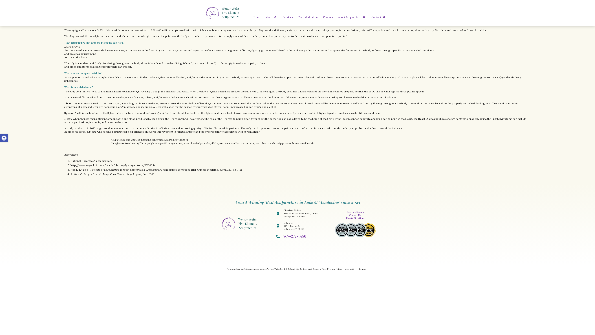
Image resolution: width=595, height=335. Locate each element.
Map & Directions (355, 218)
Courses (328, 17)
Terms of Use (319, 269)
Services (288, 17)
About (268, 17)
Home (256, 17)
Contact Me (355, 215)
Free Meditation (308, 17)
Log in (362, 269)
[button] (4, 138)
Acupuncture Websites (238, 269)
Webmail (349, 269)
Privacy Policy (334, 269)
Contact (376, 17)
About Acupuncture (349, 17)
